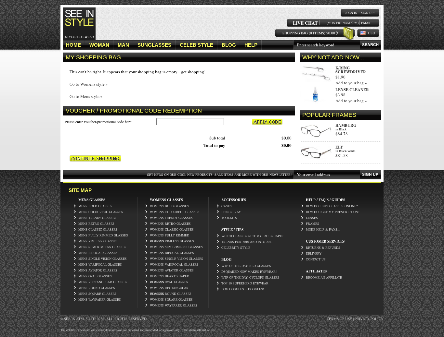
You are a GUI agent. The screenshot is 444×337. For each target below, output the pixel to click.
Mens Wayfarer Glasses (99, 299)
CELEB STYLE (196, 45)
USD (371, 32)
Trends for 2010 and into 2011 (247, 241)
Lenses (312, 217)
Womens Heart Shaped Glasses (169, 276)
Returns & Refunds (323, 247)
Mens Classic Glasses (97, 229)
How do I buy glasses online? (332, 206)
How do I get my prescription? (332, 212)
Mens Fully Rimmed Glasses (103, 235)
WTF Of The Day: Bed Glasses (246, 265)
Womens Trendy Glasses (171, 217)
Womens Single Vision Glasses (176, 258)
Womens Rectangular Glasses (169, 288)
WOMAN (99, 45)
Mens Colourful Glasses (100, 212)
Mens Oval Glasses (95, 276)
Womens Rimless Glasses (172, 241)
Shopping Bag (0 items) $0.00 (308, 32)
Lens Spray (231, 212)
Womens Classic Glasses (172, 229)
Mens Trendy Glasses (97, 217)
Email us (366, 22)
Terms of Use (339, 318)
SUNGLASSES (154, 45)
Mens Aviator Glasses (97, 270)
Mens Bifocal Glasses (98, 252)
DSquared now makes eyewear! (249, 271)
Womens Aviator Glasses (172, 270)
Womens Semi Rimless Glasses (176, 247)
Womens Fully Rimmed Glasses (169, 235)
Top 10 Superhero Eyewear (244, 283)
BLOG (229, 45)
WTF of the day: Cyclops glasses (250, 277)
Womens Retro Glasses (170, 223)
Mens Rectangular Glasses (102, 282)
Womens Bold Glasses (169, 206)
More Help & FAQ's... (323, 229)
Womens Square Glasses (171, 299)
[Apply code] (267, 122)
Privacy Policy (369, 318)
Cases (226, 206)
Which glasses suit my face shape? (252, 236)
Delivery (313, 253)
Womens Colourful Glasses (175, 212)
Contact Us (316, 259)
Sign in (351, 12)
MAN (123, 45)
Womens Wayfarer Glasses (173, 305)
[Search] (370, 45)
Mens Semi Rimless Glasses (102, 247)
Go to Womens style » (89, 84)
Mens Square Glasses (97, 293)
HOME (73, 45)
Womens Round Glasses (170, 293)
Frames (312, 223)
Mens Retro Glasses (96, 223)
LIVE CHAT (305, 22)
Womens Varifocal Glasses (174, 264)
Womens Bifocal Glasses (172, 252)
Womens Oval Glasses (169, 282)
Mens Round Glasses (96, 287)
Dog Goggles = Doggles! (242, 289)
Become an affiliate (324, 277)
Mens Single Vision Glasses (102, 258)
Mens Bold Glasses (95, 206)
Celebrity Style (235, 247)
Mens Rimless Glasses (98, 241)
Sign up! (367, 12)
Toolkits (229, 217)
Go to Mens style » (86, 96)
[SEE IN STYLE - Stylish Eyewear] (79, 38)
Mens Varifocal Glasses (100, 264)
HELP (250, 45)
